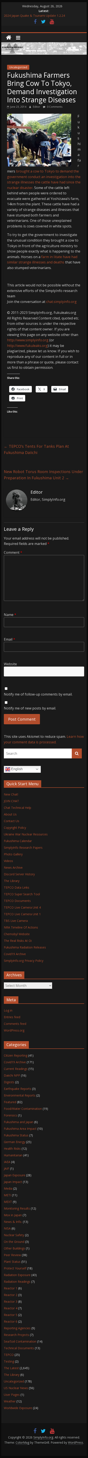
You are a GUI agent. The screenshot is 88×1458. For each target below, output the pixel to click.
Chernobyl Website (17, 934)
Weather (10, 1401)
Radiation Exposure (17, 1275)
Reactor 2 (10, 1295)
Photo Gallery (13, 854)
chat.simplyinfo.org (61, 301)
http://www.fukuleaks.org (27, 345)
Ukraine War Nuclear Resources (26, 834)
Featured (10, 1102)
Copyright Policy (15, 828)
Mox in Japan (13, 1215)
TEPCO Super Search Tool (22, 894)
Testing (9, 1361)
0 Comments (54, 107)
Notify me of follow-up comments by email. (38, 694)
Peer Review (12, 1255)
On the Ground (14, 1242)
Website (10, 664)
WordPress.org (14, 1030)
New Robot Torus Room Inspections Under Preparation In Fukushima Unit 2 (43, 474)
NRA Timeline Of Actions (21, 927)
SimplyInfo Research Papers (23, 847)
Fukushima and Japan (18, 1122)
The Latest (11, 1368)
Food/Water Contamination (23, 1109)
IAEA (7, 1162)
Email (9, 639)
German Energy (14, 1142)
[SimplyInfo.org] (8, 37)
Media (8, 1188)
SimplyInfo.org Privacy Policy (23, 961)
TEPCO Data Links (16, 887)
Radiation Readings (17, 1282)
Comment (13, 552)
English (16, 769)
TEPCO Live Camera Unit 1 (22, 914)
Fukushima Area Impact (20, 1129)
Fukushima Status (16, 1135)
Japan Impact (13, 1182)
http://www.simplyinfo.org (27, 340)
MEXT (8, 1202)
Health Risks (12, 1148)
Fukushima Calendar (18, 841)
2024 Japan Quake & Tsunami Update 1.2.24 (34, 16)
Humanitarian (13, 1155)
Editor (37, 107)
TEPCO (9, 1355)
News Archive (13, 867)
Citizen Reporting (15, 1055)
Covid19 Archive (15, 954)
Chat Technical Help (17, 808)
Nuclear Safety (14, 1235)
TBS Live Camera (16, 921)
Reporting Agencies (17, 1328)
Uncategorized (18, 67)
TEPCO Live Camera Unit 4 (22, 907)
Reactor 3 (10, 1301)
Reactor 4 (10, 1308)
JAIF (6, 1168)
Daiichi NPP (12, 1075)
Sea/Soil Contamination (20, 1341)
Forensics (10, 1115)
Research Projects (16, 1335)
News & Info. (13, 1222)
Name (10, 614)
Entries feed (12, 1017)
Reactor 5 (10, 1315)
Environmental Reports (19, 1095)
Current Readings (16, 1069)
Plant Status (12, 1262)
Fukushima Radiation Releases (25, 947)
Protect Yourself (15, 1268)
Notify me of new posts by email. (30, 708)
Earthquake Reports (17, 1089)
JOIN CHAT (11, 801)
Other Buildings (14, 1248)
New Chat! (11, 794)
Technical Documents (19, 1348)
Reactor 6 (10, 1321)
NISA (7, 1228)
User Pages (12, 1395)
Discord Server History (19, 874)
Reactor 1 (10, 1288)
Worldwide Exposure (18, 1408)
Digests (9, 1082)
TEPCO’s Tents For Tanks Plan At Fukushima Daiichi (36, 449)
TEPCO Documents (17, 901)
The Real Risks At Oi (18, 941)
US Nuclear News (16, 1388)
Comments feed (15, 1024)
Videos (8, 861)
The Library (11, 881)
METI (7, 1195)
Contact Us (11, 821)
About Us (10, 814)
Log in (8, 1010)
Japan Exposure (14, 1175)
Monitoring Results (17, 1208)
